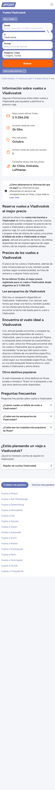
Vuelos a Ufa (7, 515)
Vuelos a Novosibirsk (12, 510)
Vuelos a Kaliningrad (11, 560)
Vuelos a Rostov (9, 543)
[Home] (8, 4)
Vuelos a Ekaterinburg (12, 504)
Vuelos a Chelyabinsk (12, 571)
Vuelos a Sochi (9, 538)
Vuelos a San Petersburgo (14, 499)
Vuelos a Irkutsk (9, 565)
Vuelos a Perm (8, 554)
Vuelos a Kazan (9, 526)
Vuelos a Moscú (9, 493)
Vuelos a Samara (9, 521)
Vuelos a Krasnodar (11, 532)
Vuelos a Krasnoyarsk (12, 549)
